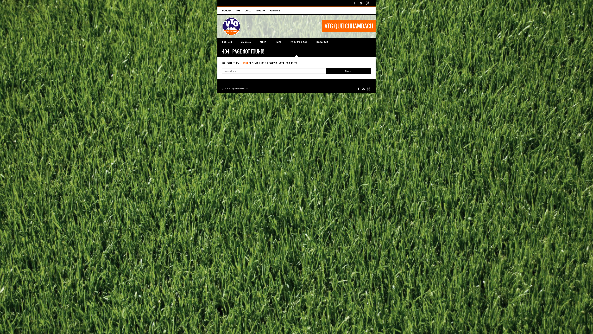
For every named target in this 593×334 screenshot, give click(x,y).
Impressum (260, 10)
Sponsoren (226, 10)
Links (238, 10)
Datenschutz (275, 10)
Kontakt (248, 10)
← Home (244, 63)
